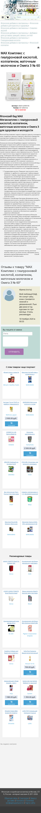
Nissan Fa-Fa (29, 664)
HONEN (11, 445)
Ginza (11, 574)
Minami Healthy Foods (11, 385)
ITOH (30, 475)
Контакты (20, 800)
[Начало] (20, 14)
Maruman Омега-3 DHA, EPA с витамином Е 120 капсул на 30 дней (30, 524)
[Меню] (3, 17)
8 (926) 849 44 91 (30, 6)
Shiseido (11, 723)
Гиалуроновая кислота (10, 40)
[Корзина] (8, 17)
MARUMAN (30, 385)
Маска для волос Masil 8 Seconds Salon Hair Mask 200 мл (30, 593)
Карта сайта (30, 803)
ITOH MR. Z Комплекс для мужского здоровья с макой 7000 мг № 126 (30, 464)
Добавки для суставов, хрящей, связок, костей (19, 34)
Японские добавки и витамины (14, 23)
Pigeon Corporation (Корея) (30, 635)
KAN (29, 574)
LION (30, 723)
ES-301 (11, 634)
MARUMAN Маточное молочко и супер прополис (30, 404)
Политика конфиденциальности (20, 801)
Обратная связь (11, 798)
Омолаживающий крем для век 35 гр (11, 622)
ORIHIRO (11, 475)
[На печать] (38, 48)
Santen (29, 694)
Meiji (30, 505)
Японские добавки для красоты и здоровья (19, 24)
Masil (30, 604)
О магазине (24, 798)
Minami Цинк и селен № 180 (11, 373)
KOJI (11, 694)
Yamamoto (30, 445)
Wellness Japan (11, 415)
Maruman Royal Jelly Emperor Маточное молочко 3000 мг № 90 (11, 524)
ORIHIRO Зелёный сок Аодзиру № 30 (11, 463)
